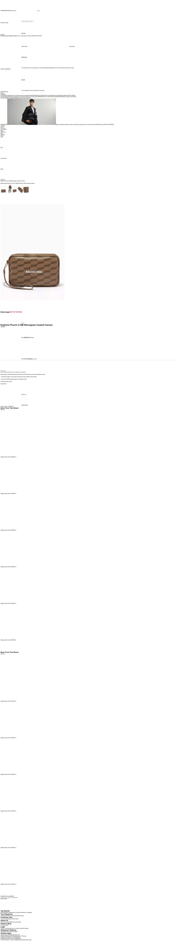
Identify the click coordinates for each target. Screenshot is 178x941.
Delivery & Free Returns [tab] (21, 372)
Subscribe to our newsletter (7, 896)
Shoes (6, 915)
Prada (74, 96)
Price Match (26, 928)
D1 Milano (72, 95)
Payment (10, 918)
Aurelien (30, 95)
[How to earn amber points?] (11, 343)
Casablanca (65, 95)
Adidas (9, 95)
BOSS (33, 95)
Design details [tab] (9, 372)
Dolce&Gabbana (5, 96)
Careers (7, 922)
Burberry (53, 95)
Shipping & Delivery (5, 931)
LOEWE (39, 96)
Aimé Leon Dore (15, 95)
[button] (2, 34)
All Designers (4, 95)
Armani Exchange (23, 95)
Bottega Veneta (38, 95)
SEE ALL (3, 409)
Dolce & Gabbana (27, 912)
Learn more (34, 358)
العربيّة (38, 10)
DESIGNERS (4, 124)
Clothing (3, 915)
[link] (36, 35)
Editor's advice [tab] (3, 372)
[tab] (3, 189)
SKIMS (16, 98)
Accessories (16, 915)
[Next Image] (11, 305)
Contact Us (3, 918)
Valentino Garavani (23, 98)
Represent (3, 98)
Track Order (15, 918)
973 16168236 (16, 937)
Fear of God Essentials (22, 96)
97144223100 (17, 938)
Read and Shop (4, 925)
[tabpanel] (89, 378)
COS (69, 95)
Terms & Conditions (5, 928)
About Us (3, 922)
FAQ (7, 918)
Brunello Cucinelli (46, 95)
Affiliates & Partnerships (15, 922)
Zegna (29, 98)
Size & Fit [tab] (14, 372)
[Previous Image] (11, 199)
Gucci (29, 96)
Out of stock (3, 370)
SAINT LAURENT (10, 98)
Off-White (60, 96)
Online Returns (14, 931)
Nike (56, 96)
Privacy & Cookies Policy (16, 928)
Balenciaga (5, 312)
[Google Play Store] (15, 934)
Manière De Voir (45, 96)
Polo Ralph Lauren (68, 96)
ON (63, 96)
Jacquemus (34, 96)
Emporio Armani (13, 96)
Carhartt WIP (59, 95)
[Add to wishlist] (16, 366)
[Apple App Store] (5, 934)
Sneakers (10, 915)
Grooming (21, 915)
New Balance (52, 96)
